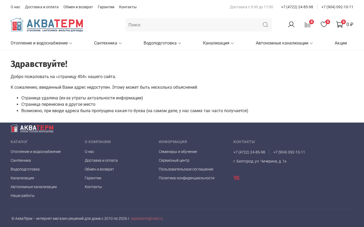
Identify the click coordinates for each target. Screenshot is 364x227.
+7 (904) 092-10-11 (337, 7)
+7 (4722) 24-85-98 (297, 7)
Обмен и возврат (78, 7)
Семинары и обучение (178, 151)
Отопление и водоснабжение (39, 43)
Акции (341, 43)
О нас (15, 7)
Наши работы (23, 195)
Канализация (216, 43)
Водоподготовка (160, 43)
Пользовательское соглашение (186, 169)
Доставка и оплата (42, 7)
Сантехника (105, 43)
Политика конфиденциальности (187, 178)
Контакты (128, 7)
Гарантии (106, 7)
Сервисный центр (174, 160)
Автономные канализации (282, 43)
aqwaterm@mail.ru (146, 218)
